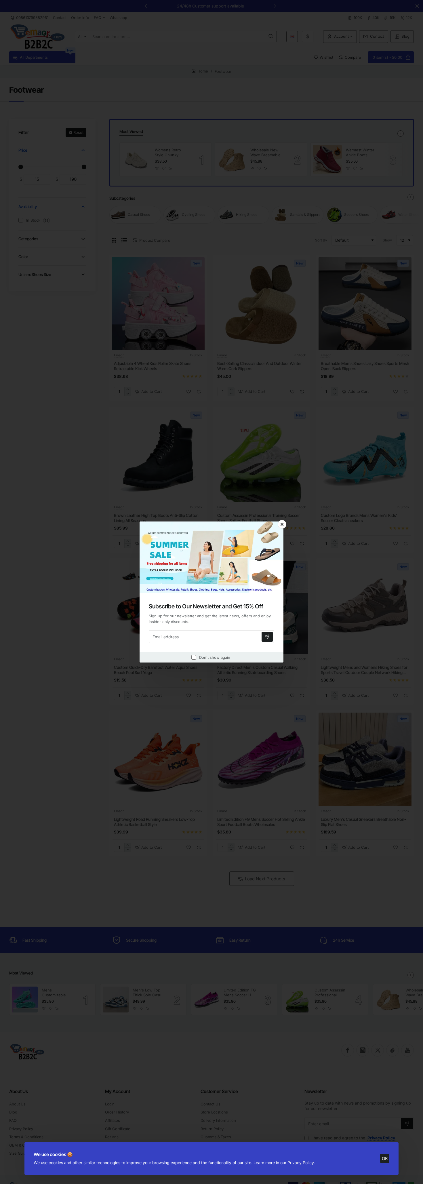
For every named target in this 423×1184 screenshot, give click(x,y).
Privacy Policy (300, 1162)
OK (385, 1158)
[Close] (282, 524)
